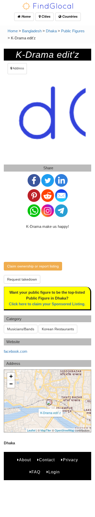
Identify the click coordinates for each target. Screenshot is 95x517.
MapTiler (46, 430)
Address (18, 68)
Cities (45, 16)
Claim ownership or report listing (33, 266)
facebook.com (15, 351)
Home (26, 16)
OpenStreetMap (64, 430)
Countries (69, 16)
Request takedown (22, 279)
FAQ (35, 472)
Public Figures (73, 31)
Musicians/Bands (20, 329)
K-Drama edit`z (50, 413)
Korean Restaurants (58, 329)
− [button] (11, 384)
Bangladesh (32, 31)
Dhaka (51, 31)
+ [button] (11, 376)
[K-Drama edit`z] (49, 402)
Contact (47, 460)
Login (54, 472)
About (25, 460)
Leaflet (31, 430)
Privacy (70, 460)
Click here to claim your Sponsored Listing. (47, 304)
